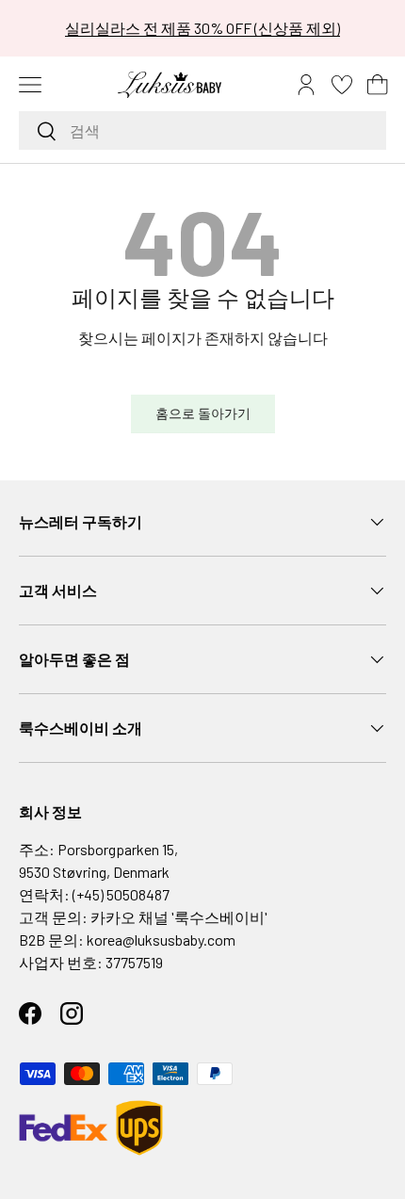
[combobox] (202, 130)
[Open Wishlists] (342, 84)
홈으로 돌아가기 (203, 413)
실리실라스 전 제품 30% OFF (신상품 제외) (202, 28)
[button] (378, 85)
